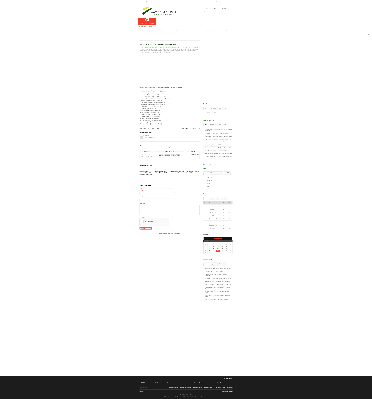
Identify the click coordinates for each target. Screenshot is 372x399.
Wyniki (208, 186)
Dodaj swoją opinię (195, 154)
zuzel (151, 39)
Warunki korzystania (213, 383)
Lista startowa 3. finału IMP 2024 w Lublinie (159, 45)
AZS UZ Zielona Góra (220, 387)
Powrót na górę (228, 378)
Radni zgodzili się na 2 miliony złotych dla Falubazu (217, 133)
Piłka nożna (175, 30)
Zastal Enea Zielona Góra (185, 387)
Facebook (227, 2)
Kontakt (153, 1)
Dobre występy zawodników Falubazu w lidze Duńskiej (218, 147)
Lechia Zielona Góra (197, 387)
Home (141, 1)
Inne (184, 30)
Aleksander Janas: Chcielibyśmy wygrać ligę (215, 271)
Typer (206, 173)
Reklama (207, 8)
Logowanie (211, 1)
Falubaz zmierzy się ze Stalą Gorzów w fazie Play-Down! (218, 136)
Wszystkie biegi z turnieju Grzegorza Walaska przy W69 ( (218, 268)
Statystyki (224, 8)
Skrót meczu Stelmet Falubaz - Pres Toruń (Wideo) (217, 299)
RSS (231, 2)
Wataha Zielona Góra (208, 387)
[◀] (205, 238)
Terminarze (223, 30)
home (146, 39)
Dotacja (215, 8)
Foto (192, 30)
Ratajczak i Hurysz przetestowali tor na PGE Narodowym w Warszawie (146, 173)
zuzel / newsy (192, 128)
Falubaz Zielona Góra (173, 387)
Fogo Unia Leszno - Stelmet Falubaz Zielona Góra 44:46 (218, 139)
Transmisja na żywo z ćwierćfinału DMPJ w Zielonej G (217, 281)
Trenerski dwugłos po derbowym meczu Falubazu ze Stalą (218, 153)
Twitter (229, 2)
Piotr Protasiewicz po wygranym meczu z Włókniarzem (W (218, 288)
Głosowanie (209, 180)
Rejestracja (218, 1)
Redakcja (147, 1)
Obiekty (220, 173)
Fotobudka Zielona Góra (227, 391)
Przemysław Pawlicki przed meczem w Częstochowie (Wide (217, 296)
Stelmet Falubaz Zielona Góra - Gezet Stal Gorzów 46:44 (218, 156)
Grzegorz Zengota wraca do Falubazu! (214, 145)
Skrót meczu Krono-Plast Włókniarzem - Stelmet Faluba (218, 284)
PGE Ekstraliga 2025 (211, 112)
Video (200, 30)
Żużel (152, 30)
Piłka (220, 108)
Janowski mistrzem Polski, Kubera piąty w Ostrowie (217, 150)
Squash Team (229, 387)
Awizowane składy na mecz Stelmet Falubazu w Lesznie (218, 142)
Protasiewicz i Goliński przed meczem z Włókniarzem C (218, 278)
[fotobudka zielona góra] (147, 26)
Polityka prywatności (202, 383)
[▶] (230, 238)
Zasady (208, 183)
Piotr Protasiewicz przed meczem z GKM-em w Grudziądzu (216, 275)
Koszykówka (162, 30)
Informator (210, 30)
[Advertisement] (192, 22)
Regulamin (193, 383)
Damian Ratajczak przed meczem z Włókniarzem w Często (217, 292)
